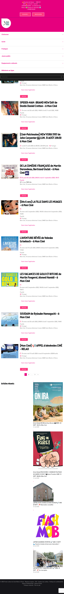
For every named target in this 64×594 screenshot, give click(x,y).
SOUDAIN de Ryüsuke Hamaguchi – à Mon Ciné (39, 315)
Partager (23, 182)
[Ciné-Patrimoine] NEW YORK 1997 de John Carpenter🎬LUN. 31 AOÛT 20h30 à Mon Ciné (40, 138)
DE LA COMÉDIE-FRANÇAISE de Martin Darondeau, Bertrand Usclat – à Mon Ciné (40, 169)
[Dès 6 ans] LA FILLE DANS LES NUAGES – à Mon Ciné (41, 203)
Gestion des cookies (43, 581)
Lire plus (24, 96)
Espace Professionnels (27, 583)
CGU (36, 581)
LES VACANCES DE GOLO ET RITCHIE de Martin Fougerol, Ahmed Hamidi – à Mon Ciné (40, 277)
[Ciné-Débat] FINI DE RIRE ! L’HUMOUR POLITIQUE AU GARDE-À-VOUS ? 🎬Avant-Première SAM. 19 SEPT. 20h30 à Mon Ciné (47, 474)
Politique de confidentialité (56, 581)
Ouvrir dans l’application (28, 90)
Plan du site (37, 585)
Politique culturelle (28, 585)
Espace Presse (38, 583)
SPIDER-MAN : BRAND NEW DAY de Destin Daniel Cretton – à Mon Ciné (38, 104)
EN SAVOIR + (25, 14)
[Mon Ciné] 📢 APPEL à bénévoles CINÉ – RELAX (41, 347)
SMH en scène (38, 14)
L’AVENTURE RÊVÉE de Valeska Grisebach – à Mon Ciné (36, 239)
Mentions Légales (29, 581)
